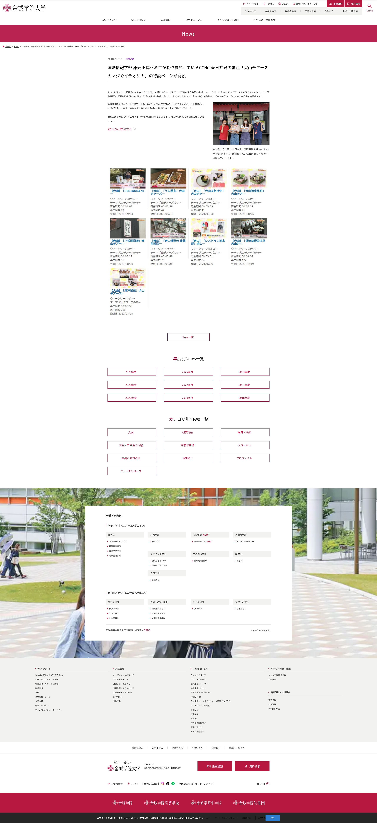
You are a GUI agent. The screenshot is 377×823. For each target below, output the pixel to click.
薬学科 (239, 560)
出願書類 (337, 3)
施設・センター (42, 705)
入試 (131, 432)
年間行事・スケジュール (201, 692)
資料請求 (355, 3)
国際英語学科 (115, 546)
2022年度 (187, 385)
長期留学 (194, 709)
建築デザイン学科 (159, 560)
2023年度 (131, 385)
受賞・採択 (244, 432)
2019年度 (187, 398)
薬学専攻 (198, 608)
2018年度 (244, 398)
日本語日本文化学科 (118, 541)
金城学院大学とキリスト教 (46, 679)
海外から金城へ (197, 731)
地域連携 (272, 704)
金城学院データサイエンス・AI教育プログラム (211, 701)
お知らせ (187, 458)
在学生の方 (270, 11)
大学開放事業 (274, 708)
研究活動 (187, 432)
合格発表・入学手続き (122, 692)
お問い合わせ (252, 3)
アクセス (270, 3)
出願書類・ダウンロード (123, 688)
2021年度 (244, 385)
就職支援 (272, 679)
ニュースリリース (130, 471)
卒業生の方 (310, 11)
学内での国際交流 (198, 722)
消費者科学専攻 (158, 608)
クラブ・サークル (198, 679)
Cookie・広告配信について (173, 817)
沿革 (37, 692)
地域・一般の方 (350, 11)
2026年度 (131, 372)
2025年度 (187, 372)
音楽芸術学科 (115, 555)
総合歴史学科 (115, 550)
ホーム (8, 46)
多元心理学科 (203, 541)
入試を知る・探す (120, 679)
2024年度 (244, 372)
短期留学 (194, 714)
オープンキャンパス (121, 675)
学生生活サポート (198, 688)
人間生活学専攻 (158, 618)
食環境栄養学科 (201, 560)
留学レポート (196, 727)
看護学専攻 (241, 608)
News (16, 46)
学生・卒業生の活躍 (131, 445)
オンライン (204, 784)
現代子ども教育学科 (245, 541)
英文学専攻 (114, 613)
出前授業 (117, 701)
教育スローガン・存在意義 (46, 683)
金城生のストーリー (199, 683)
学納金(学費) (196, 696)
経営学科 (155, 541)
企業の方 (329, 11)
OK (272, 818)
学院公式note (186, 784)
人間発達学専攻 (158, 613)
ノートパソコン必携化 (200, 705)
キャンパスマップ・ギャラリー (48, 709)
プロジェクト (244, 458)
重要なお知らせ (131, 458)
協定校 (193, 718)
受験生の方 (250, 11)
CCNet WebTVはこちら (120, 129)
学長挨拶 (39, 688)
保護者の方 (290, 11)
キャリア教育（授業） (278, 675)
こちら (147, 630)
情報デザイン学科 (159, 565)
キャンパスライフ (198, 675)
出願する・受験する (121, 683)
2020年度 (131, 398)
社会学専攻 (114, 618)
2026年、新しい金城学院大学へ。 (49, 675)
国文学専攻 (114, 608)
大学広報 (39, 701)
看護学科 (155, 580)
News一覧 (188, 337)
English (285, 3)
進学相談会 (118, 696)
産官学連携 (187, 445)
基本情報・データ (43, 696)
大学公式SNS (150, 784)
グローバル (244, 445)
